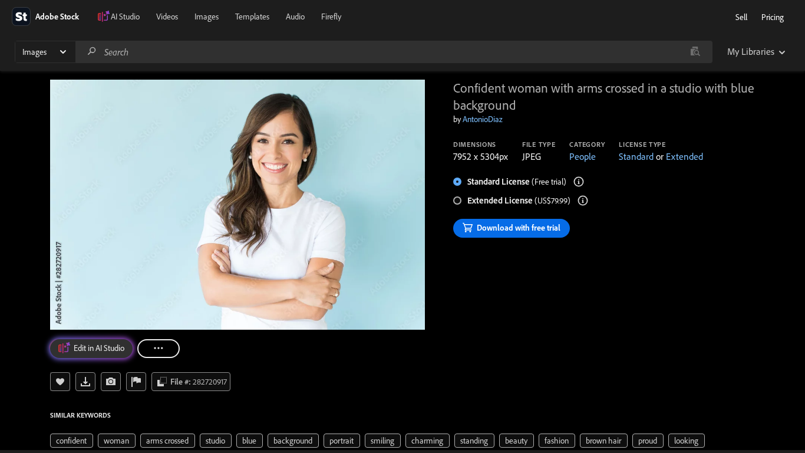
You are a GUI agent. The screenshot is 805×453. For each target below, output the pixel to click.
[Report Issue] (136, 381)
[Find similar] (695, 52)
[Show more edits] (158, 348)
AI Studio (125, 16)
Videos (167, 16)
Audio (295, 16)
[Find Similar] (111, 381)
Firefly (331, 16)
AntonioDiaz (483, 119)
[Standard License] (579, 181)
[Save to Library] (60, 381)
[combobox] (394, 52)
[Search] (91, 52)
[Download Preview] (85, 381)
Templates (252, 16)
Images (206, 16)
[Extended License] (583, 200)
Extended (684, 156)
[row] (71, 441)
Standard (636, 156)
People (582, 156)
